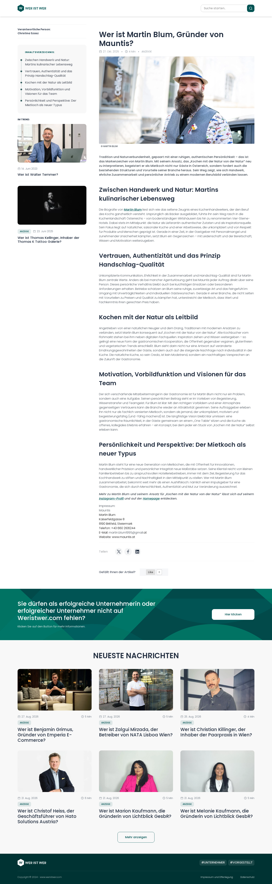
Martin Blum (133, 209)
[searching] (250, 8)
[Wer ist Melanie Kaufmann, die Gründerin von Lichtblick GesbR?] (217, 771)
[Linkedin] (137, 551)
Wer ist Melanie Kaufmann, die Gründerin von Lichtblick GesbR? (216, 813)
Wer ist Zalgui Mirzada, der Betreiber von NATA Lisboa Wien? (136, 732)
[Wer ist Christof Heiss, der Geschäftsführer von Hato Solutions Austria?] (55, 771)
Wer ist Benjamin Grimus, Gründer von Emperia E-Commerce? (45, 734)
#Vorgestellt (241, 862)
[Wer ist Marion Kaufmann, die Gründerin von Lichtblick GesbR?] (136, 771)
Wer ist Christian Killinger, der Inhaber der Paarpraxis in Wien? (216, 732)
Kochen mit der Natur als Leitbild (48, 82)
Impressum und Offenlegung (217, 877)
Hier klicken (233, 614)
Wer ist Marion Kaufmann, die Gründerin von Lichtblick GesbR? (135, 813)
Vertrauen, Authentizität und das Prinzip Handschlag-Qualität (48, 73)
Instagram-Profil (111, 498)
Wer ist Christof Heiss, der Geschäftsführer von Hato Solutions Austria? (47, 816)
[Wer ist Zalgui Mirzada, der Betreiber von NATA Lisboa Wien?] (136, 690)
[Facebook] (128, 551)
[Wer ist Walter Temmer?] (52, 143)
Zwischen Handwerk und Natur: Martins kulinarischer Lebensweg (48, 62)
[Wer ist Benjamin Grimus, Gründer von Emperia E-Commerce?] (55, 690)
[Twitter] (118, 551)
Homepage (151, 498)
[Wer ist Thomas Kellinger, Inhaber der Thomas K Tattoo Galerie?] (52, 205)
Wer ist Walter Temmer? (38, 174)
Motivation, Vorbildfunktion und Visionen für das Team (47, 91)
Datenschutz (247, 877)
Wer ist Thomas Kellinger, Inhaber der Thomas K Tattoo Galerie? (48, 239)
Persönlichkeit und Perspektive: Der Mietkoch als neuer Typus (50, 102)
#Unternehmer (213, 862)
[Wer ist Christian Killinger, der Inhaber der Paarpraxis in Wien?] (217, 690)
